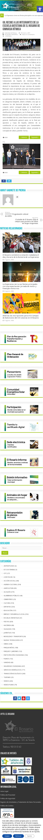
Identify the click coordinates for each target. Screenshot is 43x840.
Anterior (24, 137)
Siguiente (34, 137)
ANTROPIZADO (9, 566)
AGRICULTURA (9, 588)
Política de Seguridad (7, 798)
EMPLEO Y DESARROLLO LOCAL (14, 614)
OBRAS (6, 644)
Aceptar (7, 836)
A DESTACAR (8, 577)
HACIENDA (7, 625)
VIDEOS (6, 681)
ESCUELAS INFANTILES (11, 618)
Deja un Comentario (28, 34)
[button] (40, 9)
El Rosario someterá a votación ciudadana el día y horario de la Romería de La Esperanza (21, 256)
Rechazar (18, 836)
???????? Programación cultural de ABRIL (16, 214)
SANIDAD (7, 662)
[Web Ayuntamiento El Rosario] (21, 5)
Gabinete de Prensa (11, 33)
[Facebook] (15, 698)
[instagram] (28, 698)
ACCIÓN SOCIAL (9, 581)
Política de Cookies (6, 806)
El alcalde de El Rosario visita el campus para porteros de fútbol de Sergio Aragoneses (26, 220)
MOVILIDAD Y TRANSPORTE (13, 636)
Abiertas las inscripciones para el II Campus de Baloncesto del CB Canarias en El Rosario (21, 317)
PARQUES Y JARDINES (11, 651)
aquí (36, 829)
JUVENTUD (7, 633)
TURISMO (7, 677)
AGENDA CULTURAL (10, 584)
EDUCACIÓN (8, 610)
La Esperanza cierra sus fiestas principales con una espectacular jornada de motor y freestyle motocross (20, 286)
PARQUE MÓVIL (9, 648)
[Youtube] (24, 698)
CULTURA (7, 603)
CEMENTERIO (8, 599)
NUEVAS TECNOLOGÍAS (12, 640)
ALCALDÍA (8, 34)
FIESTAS (6, 622)
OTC (5, 573)
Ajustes (29, 836)
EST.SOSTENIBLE (9, 570)
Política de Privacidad (7, 795)
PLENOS (6, 659)
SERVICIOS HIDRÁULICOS (12, 670)
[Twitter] (19, 698)
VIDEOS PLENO (9, 685)
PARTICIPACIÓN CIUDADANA (14, 655)
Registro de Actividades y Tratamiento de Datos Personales (20, 802)
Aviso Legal (4, 791)
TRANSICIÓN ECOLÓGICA (13, 673)
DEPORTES (14, 34)
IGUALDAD (7, 629)
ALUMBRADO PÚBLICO (11, 596)
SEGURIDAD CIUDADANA (12, 666)
